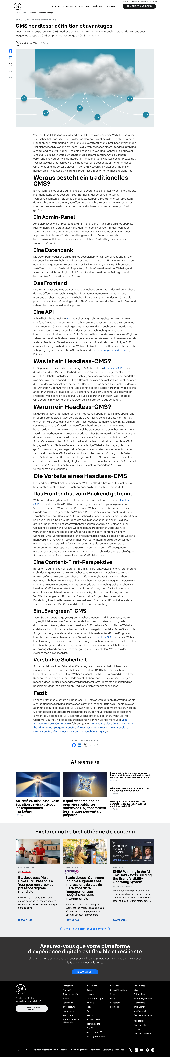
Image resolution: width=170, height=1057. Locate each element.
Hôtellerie (114, 1007)
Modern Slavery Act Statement (72, 1020)
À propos (67, 990)
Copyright (107, 1050)
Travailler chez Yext (71, 994)
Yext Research (140, 1011)
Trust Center (139, 1007)
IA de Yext (90, 1028)
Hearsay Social (93, 1019)
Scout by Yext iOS (94, 1032)
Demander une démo (139, 6)
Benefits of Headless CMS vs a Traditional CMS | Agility (74, 731)
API (68, 318)
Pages (89, 1011)
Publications (139, 994)
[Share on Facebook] (10, 51)
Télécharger (85, 972)
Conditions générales (79, 1050)
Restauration (116, 1003)
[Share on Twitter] (10, 64)
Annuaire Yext (69, 1015)
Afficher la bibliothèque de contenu (85, 929)
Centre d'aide (140, 1025)
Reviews (90, 1003)
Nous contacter (134, 1)
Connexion (124, 1)
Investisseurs (69, 1007)
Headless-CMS (113, 368)
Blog (136, 990)
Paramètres (119, 1050)
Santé (112, 994)
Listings (90, 994)
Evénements (139, 1003)
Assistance (144, 1)
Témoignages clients (143, 998)
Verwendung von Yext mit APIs (111, 350)
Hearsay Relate (93, 1024)
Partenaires (68, 1003)
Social (89, 1007)
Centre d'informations (143, 1015)
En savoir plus (25, 920)
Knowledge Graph (94, 998)
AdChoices (95, 1050)
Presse (66, 998)
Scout (89, 990)
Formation (138, 1029)
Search (89, 1015)
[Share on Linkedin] (10, 58)
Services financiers (118, 990)
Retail (112, 998)
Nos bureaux (68, 1011)
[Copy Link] (10, 78)
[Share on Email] (10, 71)
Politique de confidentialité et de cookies (50, 1050)
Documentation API (142, 1033)
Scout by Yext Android (96, 1036)
